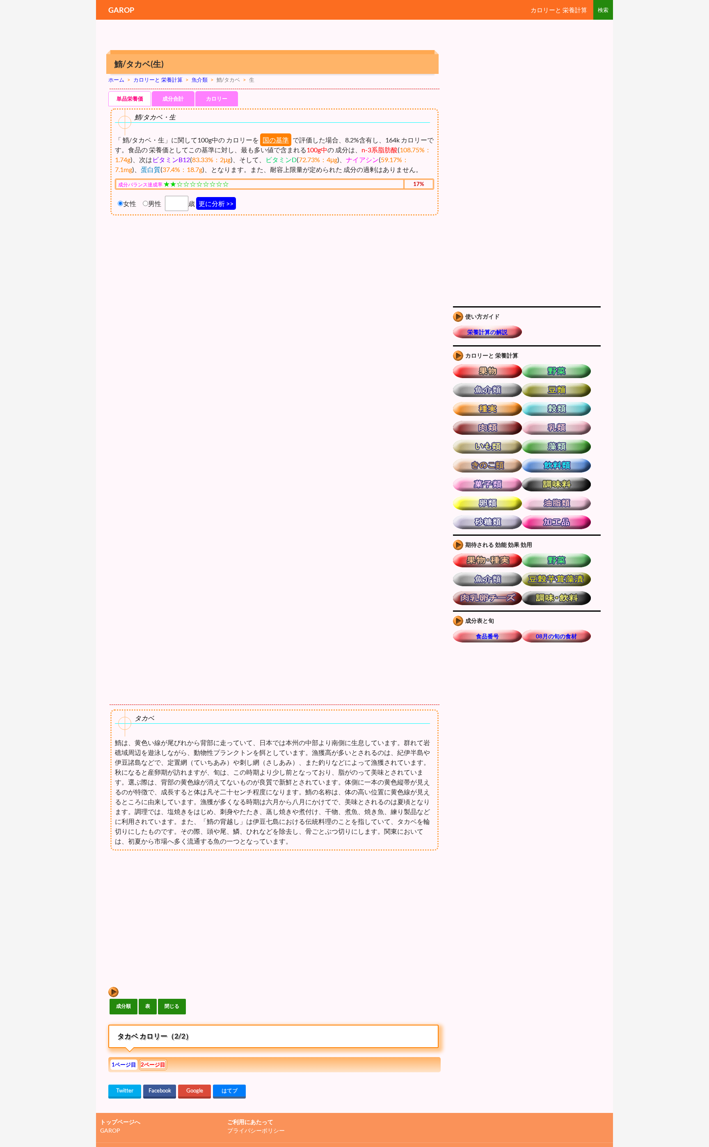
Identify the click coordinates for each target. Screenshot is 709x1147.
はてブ (230, 1090)
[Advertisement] (177, 919)
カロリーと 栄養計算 (559, 10)
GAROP (121, 9)
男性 (154, 203)
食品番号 (487, 636)
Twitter (124, 1090)
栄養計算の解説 (487, 331)
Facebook (160, 1090)
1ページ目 (124, 1064)
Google (194, 1090)
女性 (129, 203)
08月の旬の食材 (556, 636)
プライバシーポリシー (256, 1130)
